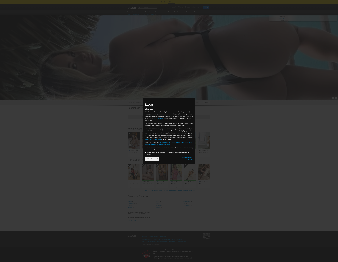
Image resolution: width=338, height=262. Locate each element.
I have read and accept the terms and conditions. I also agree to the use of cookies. (168, 153)
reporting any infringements (153, 139)
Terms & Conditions (158, 118)
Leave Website (188, 159)
